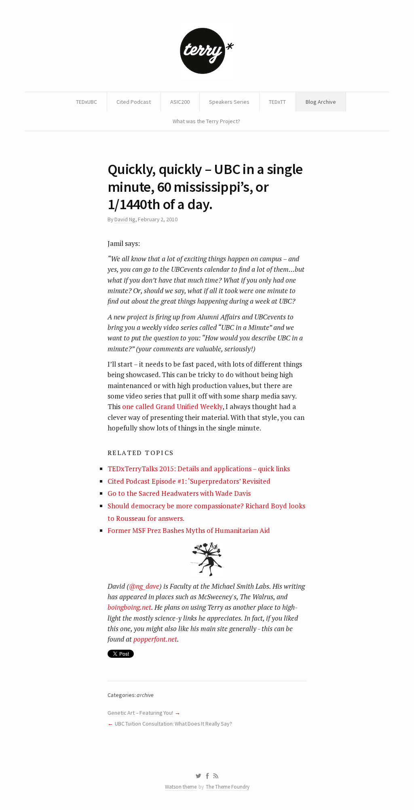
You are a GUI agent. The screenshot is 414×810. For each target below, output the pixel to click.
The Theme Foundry (227, 786)
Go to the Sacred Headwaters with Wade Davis (179, 493)
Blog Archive (321, 101)
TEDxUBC (86, 101)
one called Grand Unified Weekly (172, 406)
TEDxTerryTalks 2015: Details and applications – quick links (199, 468)
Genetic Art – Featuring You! (140, 712)
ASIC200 (180, 101)
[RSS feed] (216, 776)
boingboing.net (129, 607)
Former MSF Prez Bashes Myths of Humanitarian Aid (189, 530)
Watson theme (180, 786)
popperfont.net (155, 639)
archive (145, 695)
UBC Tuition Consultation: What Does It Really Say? (173, 723)
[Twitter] (198, 776)
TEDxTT (277, 101)
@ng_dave (144, 586)
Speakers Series (229, 101)
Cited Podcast (133, 101)
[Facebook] (207, 776)
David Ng (124, 219)
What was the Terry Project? (206, 121)
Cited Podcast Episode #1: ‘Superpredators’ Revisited (189, 481)
